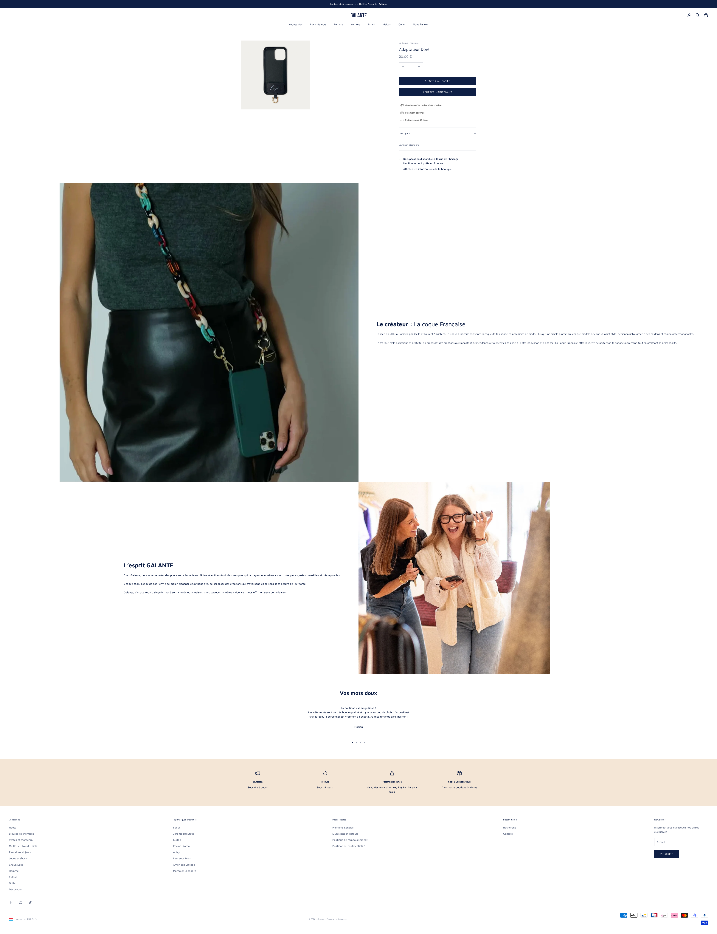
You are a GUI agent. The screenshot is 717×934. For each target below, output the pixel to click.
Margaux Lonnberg (184, 870)
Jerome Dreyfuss (183, 833)
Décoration (15, 889)
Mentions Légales (343, 827)
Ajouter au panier (438, 80)
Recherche (509, 827)
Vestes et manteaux (21, 839)
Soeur (176, 827)
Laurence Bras (182, 858)
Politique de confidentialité (348, 846)
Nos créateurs (318, 24)
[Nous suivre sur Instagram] (20, 902)
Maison (387, 24)
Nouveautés (295, 24)
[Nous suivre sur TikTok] (30, 902)
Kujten (177, 839)
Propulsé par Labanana (337, 919)
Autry (176, 852)
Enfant (371, 24)
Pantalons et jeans (20, 852)
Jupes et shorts (18, 858)
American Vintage (184, 864)
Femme (338, 24)
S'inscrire (666, 853)
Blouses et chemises (21, 833)
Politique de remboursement (349, 839)
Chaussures (16, 864)
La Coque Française (409, 42)
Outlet (402, 24)
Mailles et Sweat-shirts (23, 846)
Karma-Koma (181, 846)
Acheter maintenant (437, 92)
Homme (355, 24)
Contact (508, 833)
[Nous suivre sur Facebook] (11, 902)
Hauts (12, 827)
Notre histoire (421, 24)
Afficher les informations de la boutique (427, 169)
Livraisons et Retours (345, 833)
